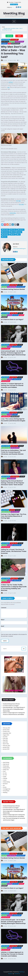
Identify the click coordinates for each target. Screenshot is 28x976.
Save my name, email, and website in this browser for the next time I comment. (14, 635)
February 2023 (6, 728)
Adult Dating (6, 762)
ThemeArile (17, 973)
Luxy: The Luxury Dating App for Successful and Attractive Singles (13, 420)
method (11, 82)
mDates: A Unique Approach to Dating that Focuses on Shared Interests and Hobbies (12, 385)
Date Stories (6, 764)
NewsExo (10, 973)
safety (13, 234)
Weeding (5, 792)
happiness (21, 229)
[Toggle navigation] (14, 21)
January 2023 (6, 729)
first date (21, 204)
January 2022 (6, 747)
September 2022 (7, 733)
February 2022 (6, 745)
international (6, 232)
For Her (5, 773)
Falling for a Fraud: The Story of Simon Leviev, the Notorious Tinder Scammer (13, 551)
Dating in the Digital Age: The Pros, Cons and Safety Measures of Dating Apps (13, 516)
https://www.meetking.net (19, 248)
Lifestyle (5, 778)
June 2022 (5, 738)
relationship (13, 213)
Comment (3, 607)
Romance (5, 783)
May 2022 (5, 740)
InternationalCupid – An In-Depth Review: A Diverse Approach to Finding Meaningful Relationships (13, 353)
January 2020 (6, 749)
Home (3, 27)
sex (19, 234)
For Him (5, 775)
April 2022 (5, 742)
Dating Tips (6, 769)
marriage (18, 200)
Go (23, 648)
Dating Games (6, 767)
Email (2, 626)
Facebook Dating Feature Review (13, 289)
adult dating (5, 229)
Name (3, 619)
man (13, 232)
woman (4, 236)
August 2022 (6, 735)
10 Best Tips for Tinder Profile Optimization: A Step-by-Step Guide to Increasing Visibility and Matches (14, 587)
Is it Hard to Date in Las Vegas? (12, 319)
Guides (4, 776)
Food (4, 771)
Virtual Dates (6, 790)
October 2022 (6, 731)
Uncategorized (6, 789)
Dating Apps (6, 766)
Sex (4, 785)
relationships (6, 234)
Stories (4, 787)
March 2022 (6, 743)
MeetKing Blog (14, 13)
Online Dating (6, 782)
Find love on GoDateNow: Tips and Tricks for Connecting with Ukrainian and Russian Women (13, 452)
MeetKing (21, 971)
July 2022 (5, 736)
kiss (9, 87)
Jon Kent (5, 60)
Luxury (4, 780)
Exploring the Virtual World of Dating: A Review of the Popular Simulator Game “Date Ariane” (12, 482)
